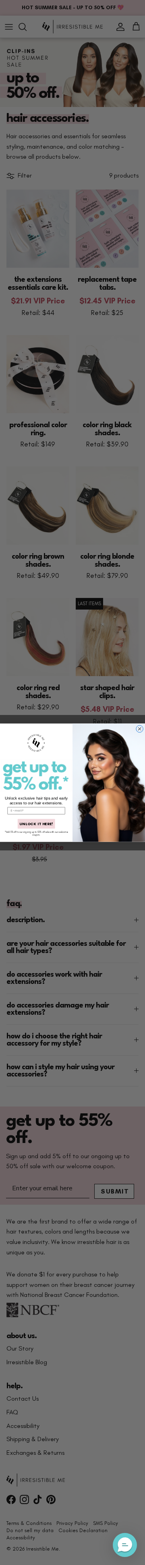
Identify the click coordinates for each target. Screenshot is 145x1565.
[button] (125, 1545)
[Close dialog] (139, 728)
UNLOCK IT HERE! (36, 823)
